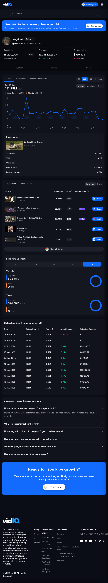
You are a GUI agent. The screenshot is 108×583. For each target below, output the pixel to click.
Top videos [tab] (11, 183)
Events (59, 542)
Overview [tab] (19, 68)
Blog (59, 538)
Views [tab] (8, 78)
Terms (36, 538)
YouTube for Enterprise (46, 563)
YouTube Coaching (45, 556)
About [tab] (88, 68)
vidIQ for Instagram (45, 570)
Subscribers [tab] (21, 78)
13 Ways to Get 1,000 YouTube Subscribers (66, 554)
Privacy (37, 542)
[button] (79, 79)
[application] (54, 114)
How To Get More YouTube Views (68, 548)
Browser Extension (45, 542)
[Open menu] (102, 4)
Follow (28, 39)
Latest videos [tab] (26, 183)
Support (60, 534)
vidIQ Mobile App (46, 549)
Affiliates (60, 560)
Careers (37, 534)
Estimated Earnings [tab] (38, 78)
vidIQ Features (47, 537)
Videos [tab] (54, 68)
